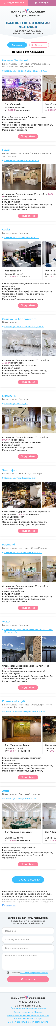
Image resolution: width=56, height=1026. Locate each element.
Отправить (28, 979)
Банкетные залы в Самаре (28, 1018)
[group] (21, 94)
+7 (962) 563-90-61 (30, 15)
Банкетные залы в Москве (28, 1012)
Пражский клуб (13, 701)
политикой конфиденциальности (34, 973)
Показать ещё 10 (28, 879)
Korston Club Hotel (15, 60)
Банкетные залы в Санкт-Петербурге (28, 1022)
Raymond (8, 544)
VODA (6, 621)
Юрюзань (9, 395)
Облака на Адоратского (19, 319)
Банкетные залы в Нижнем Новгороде (28, 1015)
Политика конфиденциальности (28, 1008)
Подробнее (28, 136)
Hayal (6, 150)
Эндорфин (9, 470)
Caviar (6, 229)
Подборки (43, 2)
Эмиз (5, 790)
